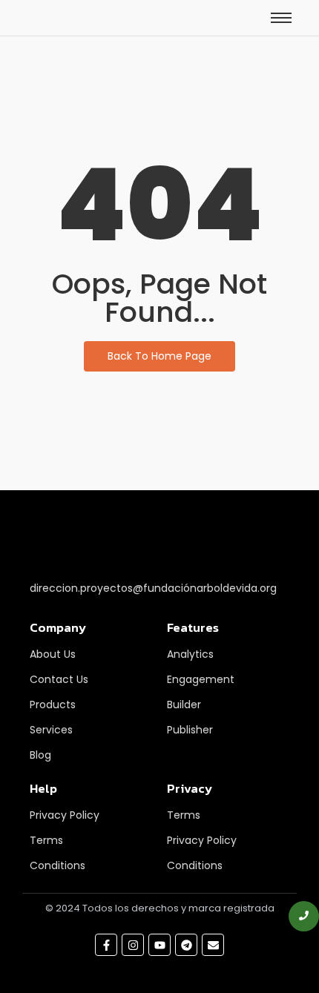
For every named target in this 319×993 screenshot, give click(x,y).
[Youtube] (159, 945)
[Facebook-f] (106, 945)
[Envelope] (213, 945)
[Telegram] (186, 945)
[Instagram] (133, 945)
